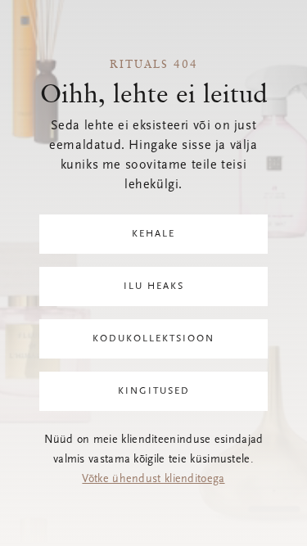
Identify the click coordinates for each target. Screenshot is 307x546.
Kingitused (154, 391)
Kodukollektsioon (153, 339)
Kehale (153, 234)
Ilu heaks (154, 286)
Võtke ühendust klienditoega (153, 479)
